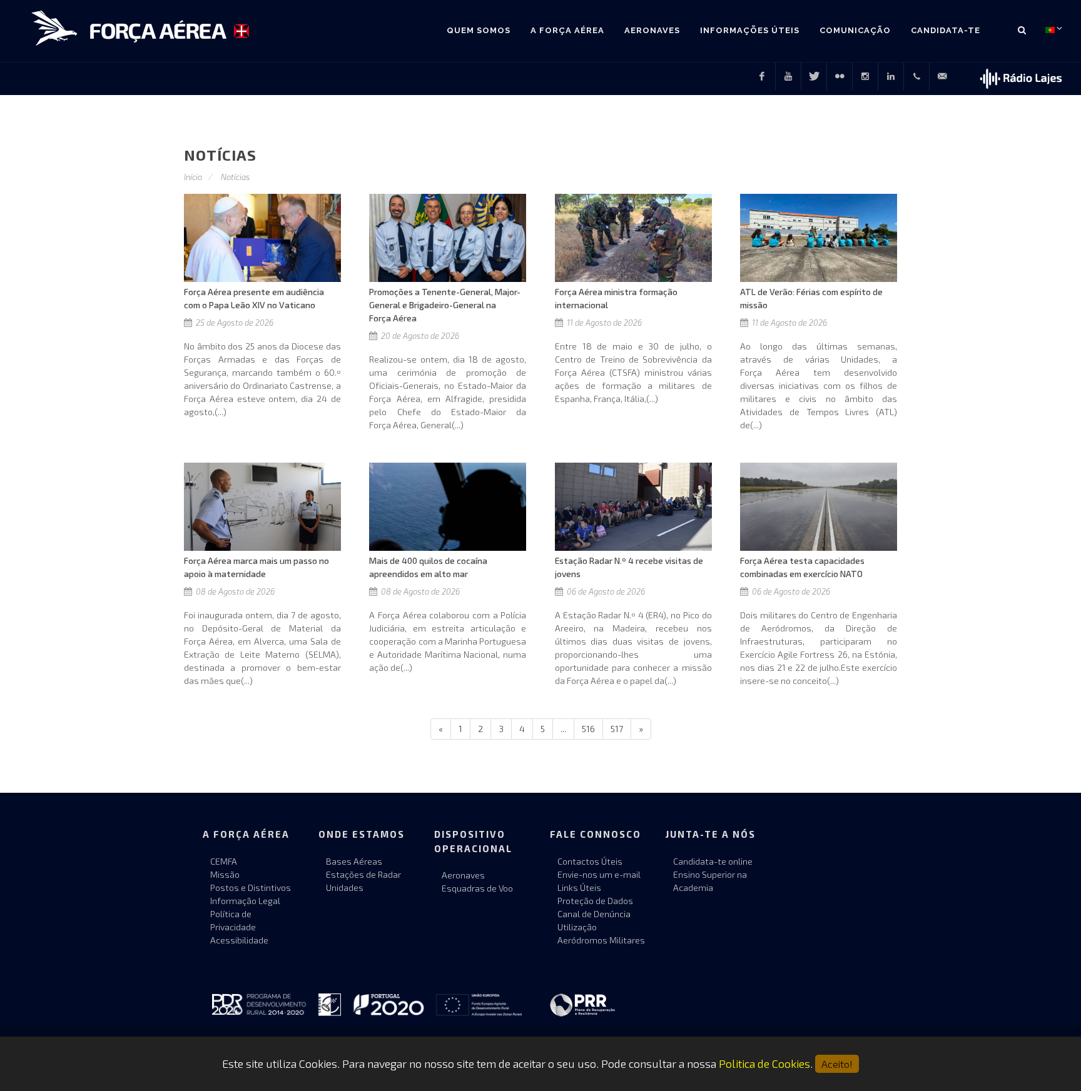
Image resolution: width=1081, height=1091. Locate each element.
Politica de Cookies (764, 1063)
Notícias (235, 177)
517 (617, 728)
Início (193, 177)
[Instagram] (865, 76)
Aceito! (837, 1064)
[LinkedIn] (890, 76)
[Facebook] (761, 76)
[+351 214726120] (916, 76)
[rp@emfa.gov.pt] (942, 76)
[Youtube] (788, 76)
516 (588, 728)
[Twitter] (813, 76)
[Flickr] (839, 76)
